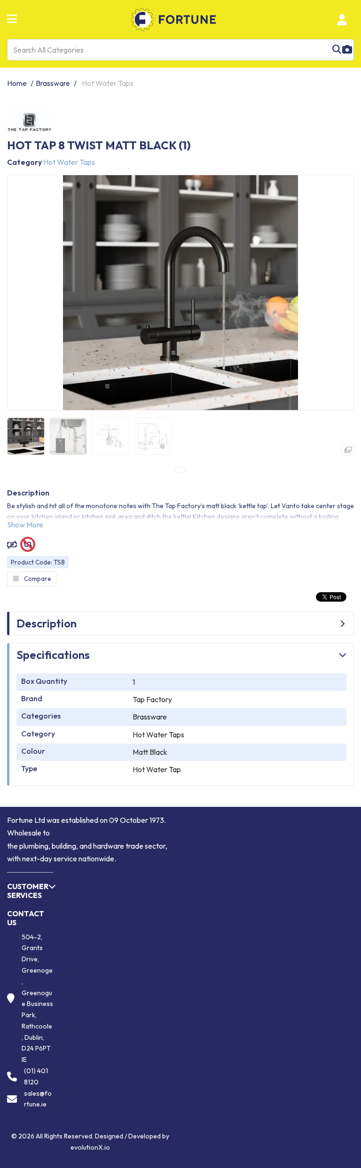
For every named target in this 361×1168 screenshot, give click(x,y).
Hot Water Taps (107, 83)
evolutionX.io (90, 1147)
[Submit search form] (336, 50)
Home (17, 83)
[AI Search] (347, 50)
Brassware (53, 83)
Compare (37, 578)
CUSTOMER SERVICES (27, 891)
